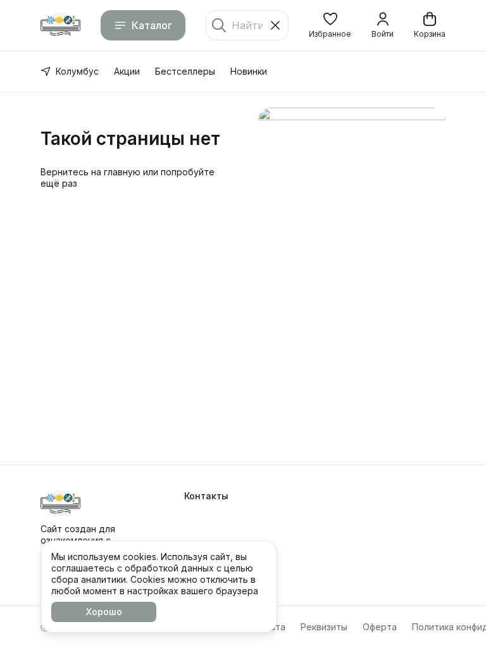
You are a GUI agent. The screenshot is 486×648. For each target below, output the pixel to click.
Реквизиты (324, 626)
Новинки (248, 71)
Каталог (152, 25)
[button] (330, 25)
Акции (127, 71)
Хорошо (104, 611)
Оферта (380, 626)
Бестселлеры (185, 71)
